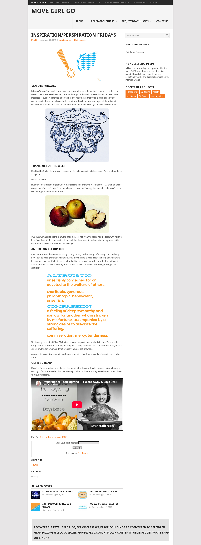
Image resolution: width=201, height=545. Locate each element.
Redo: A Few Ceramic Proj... (88, 2)
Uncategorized (65, 40)
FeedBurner (83, 453)
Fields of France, (47, 437)
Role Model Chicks (102, 21)
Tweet (35, 465)
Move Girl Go (53, 11)
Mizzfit (34, 40)
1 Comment (46, 510)
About (79, 21)
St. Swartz (143, 96)
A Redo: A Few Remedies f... (117, 2)
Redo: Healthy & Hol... (60, 2)
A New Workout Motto (145, 2)
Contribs (162, 21)
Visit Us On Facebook (138, 44)
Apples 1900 (61, 437)
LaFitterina (145, 92)
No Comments (80, 40)
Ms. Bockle (131, 96)
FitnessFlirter (132, 92)
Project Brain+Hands (135, 21)
